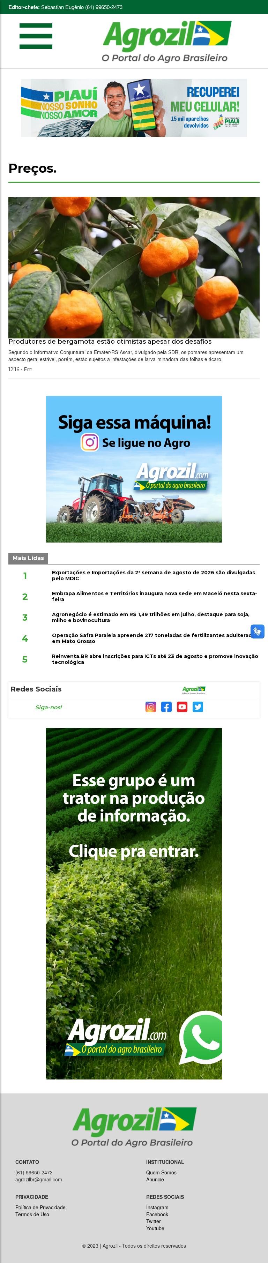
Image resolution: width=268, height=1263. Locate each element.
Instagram (157, 1207)
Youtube (155, 1228)
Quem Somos (161, 1172)
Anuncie (155, 1179)
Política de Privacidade (40, 1207)
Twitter (153, 1221)
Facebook (157, 1214)
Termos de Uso (32, 1214)
